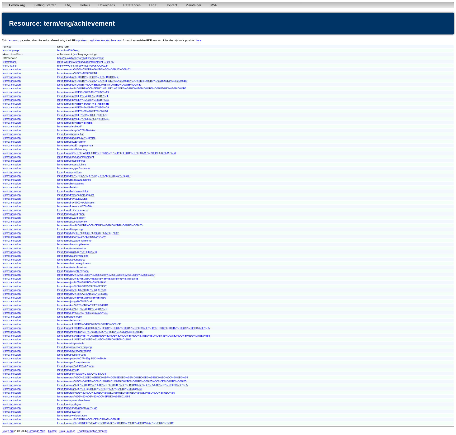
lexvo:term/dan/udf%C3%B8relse (76, 137)
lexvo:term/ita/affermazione (72, 255)
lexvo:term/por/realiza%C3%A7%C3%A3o (81, 373)
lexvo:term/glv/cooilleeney (72, 221)
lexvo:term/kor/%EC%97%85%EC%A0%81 (82, 312)
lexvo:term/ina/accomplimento (74, 240)
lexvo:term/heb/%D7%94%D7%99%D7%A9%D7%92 (88, 233)
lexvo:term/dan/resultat (70, 134)
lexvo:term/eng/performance (73, 168)
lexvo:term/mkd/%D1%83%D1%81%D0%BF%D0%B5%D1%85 (94, 339)
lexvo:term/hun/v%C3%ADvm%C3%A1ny (81, 236)
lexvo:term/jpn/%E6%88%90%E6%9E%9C (82, 286)
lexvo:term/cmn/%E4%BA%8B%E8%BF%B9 (83, 99)
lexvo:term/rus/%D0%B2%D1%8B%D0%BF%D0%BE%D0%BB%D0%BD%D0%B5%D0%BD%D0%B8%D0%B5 (122, 377)
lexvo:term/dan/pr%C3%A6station (76, 130)
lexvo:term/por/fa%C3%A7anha (75, 366)
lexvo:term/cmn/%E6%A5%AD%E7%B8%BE (83, 118)
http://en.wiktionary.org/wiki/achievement (80, 58)
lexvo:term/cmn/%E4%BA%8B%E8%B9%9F (83, 96)
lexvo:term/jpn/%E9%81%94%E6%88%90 (81, 297)
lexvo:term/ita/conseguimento (74, 263)
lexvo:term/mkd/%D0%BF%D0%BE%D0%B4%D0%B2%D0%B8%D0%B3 (100, 331)
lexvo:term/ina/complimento (73, 244)
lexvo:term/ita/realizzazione (73, 271)
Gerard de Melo (36, 431)
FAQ (68, 5)
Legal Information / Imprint (92, 431)
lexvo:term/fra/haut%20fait (72, 198)
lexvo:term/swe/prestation (72, 415)
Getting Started (45, 5)
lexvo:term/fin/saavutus (70, 183)
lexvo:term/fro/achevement (72, 210)
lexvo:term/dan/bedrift (69, 126)
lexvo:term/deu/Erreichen (71, 141)
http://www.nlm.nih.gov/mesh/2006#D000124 (82, 65)
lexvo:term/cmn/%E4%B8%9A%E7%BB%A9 (83, 92)
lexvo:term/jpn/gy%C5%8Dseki (75, 301)
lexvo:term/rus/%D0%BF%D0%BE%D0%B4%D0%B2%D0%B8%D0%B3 (99, 388)
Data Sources (67, 431)
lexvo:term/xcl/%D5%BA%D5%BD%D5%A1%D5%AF (88, 419)
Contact (171, 5)
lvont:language (11, 50)
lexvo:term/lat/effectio (69, 316)
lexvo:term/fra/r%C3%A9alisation (76, 202)
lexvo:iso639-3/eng (68, 50)
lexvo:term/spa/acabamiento (73, 400)
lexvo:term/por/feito (68, 369)
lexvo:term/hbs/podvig (70, 229)
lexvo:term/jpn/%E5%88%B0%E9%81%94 (81, 282)
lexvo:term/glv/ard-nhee (71, 214)
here (198, 40)
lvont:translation (12, 69)
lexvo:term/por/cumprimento (73, 362)
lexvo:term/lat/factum (69, 320)
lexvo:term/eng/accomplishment (75, 156)
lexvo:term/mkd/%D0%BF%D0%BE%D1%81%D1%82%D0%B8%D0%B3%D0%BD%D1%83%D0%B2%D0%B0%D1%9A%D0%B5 (133, 335)
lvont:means (10, 61)
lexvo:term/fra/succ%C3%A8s (74, 206)
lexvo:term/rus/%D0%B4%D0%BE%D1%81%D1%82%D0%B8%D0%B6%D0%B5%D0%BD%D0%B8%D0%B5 (121, 381)
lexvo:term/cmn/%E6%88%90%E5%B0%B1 (82, 111)
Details (85, 5)
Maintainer (193, 5)
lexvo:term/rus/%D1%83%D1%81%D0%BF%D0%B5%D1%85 (93, 396)
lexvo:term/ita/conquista (71, 259)
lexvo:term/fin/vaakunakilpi (72, 191)
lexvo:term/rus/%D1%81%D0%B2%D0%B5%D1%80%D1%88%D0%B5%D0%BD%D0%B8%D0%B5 (116, 392)
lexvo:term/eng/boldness (71, 160)
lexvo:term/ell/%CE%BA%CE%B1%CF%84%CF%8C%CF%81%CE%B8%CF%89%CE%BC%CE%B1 (116, 153)
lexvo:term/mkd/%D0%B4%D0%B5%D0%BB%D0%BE (89, 324)
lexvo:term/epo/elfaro (69, 172)
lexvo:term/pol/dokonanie (71, 354)
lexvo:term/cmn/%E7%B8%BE (74, 122)
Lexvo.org (13, 40)
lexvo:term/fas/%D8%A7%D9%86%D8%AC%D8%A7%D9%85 (93, 175)
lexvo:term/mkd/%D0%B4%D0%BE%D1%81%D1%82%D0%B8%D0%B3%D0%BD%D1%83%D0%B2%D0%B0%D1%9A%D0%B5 (133, 328)
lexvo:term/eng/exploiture (71, 164)
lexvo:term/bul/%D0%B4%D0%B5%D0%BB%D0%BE (88, 77)
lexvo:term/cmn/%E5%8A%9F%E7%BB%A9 (83, 107)
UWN (214, 5)
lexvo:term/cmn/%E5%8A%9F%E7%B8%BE (83, 103)
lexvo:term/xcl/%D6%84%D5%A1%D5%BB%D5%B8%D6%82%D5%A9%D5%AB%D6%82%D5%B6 (115, 423)
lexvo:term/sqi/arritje (69, 411)
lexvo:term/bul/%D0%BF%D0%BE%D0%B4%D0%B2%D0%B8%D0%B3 (99, 84)
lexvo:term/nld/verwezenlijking (74, 347)
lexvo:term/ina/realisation (71, 248)
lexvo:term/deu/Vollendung (72, 149)
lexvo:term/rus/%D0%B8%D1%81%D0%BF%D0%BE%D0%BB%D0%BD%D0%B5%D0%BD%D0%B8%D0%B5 (122, 385)
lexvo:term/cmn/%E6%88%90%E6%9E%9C (82, 115)
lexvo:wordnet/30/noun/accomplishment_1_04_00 (85, 61)
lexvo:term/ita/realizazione (72, 267)
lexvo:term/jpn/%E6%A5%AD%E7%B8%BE (82, 293)
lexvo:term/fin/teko (67, 187)
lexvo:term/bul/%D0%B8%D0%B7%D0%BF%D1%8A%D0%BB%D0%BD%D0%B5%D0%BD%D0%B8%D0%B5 (122, 80)
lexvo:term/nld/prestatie (70, 343)
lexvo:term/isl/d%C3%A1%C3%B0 (77, 252)
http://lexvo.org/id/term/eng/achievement (99, 40)
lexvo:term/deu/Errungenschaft (75, 145)
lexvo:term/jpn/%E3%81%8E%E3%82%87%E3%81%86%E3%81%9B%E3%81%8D (106, 274)
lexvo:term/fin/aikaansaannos (74, 179)
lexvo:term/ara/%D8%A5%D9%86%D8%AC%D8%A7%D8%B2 (94, 69)
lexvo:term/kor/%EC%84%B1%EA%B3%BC (82, 309)
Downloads (106, 5)
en (75, 54)
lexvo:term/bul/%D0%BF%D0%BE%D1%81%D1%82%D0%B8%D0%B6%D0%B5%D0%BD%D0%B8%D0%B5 (121, 88)
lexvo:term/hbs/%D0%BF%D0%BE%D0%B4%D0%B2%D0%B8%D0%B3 (99, 225)
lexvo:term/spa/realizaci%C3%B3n (77, 407)
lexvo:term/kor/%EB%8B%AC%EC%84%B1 (82, 305)
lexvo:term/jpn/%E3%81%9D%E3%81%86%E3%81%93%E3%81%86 (97, 278)
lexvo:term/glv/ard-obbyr (71, 217)
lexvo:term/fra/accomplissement (75, 194)
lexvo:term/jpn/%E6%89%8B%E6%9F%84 (81, 290)
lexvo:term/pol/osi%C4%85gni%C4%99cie (81, 358)
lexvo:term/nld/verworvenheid (74, 350)
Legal (153, 5)
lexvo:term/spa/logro (69, 404)
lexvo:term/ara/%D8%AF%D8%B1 (77, 73)
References (132, 5)
